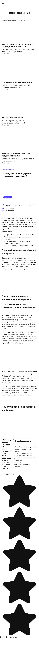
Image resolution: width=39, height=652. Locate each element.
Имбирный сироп (15, 343)
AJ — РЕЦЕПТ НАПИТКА (12, 118)
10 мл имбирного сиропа (6, 458)
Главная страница (8, 169)
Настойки (8, 197)
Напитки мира (19, 12)
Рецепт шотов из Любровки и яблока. (19, 246)
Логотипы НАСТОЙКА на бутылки (17, 82)
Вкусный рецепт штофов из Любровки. (20, 235)
